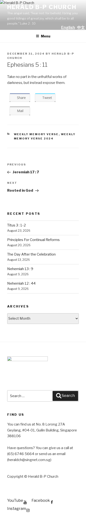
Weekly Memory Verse (36, 134)
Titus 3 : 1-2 (16, 225)
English (68, 27)
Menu (45, 36)
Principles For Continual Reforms (33, 240)
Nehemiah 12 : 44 (21, 283)
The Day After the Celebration (31, 254)
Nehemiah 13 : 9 (20, 269)
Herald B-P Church (41, 7)
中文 (81, 27)
